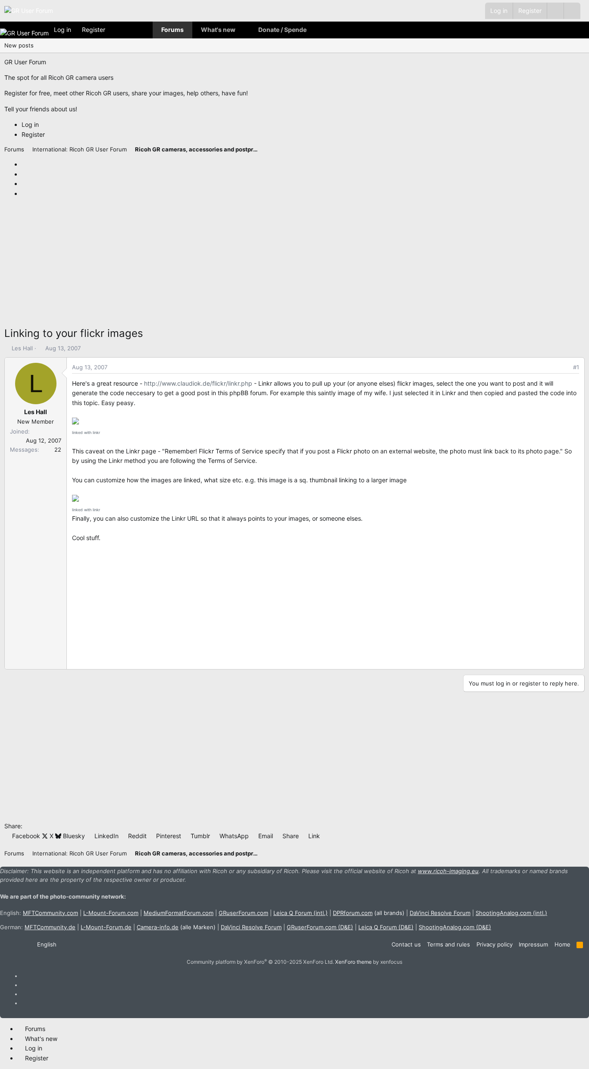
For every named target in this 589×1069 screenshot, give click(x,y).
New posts (19, 45)
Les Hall (22, 348)
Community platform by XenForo (260, 962)
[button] (572, 11)
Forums (172, 29)
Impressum (533, 944)
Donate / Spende (282, 29)
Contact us (406, 944)
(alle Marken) (176, 927)
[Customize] (555, 11)
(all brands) (368, 912)
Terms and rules (448, 944)
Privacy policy (494, 944)
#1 (576, 367)
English (45, 944)
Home (562, 944)
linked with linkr (86, 432)
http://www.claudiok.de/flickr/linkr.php (198, 383)
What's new (218, 29)
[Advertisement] (263, 264)
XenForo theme (353, 962)
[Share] (564, 367)
